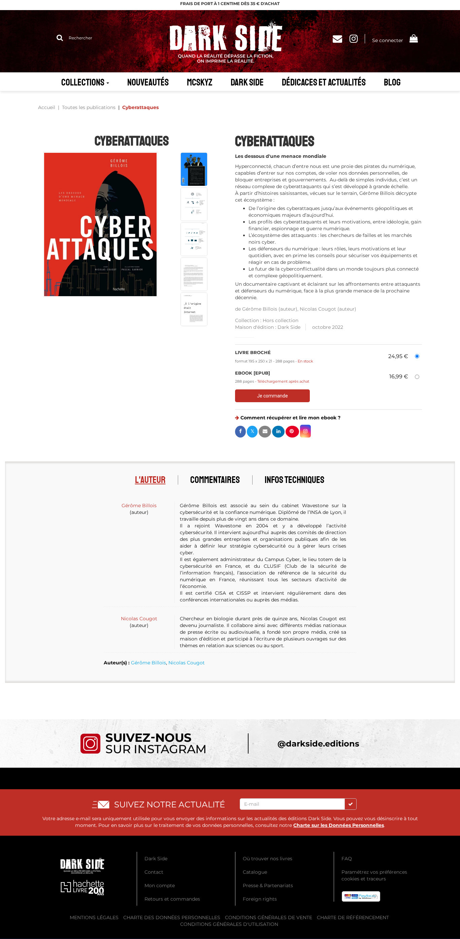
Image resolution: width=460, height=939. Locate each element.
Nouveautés (148, 82)
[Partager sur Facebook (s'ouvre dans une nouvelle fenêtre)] (240, 432)
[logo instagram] (142, 743)
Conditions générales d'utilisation (229, 924)
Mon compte (159, 885)
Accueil (46, 107)
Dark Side (247, 82)
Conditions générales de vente (268, 917)
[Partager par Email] (265, 432)
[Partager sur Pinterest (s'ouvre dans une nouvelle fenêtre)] (292, 432)
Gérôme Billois (259, 309)
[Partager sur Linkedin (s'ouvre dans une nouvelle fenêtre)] (278, 432)
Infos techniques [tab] (294, 480)
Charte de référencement (353, 917)
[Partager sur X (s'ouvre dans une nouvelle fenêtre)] (252, 432)
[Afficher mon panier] (413, 39)
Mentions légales (94, 917)
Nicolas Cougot (318, 309)
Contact (153, 872)
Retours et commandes (172, 899)
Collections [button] (83, 82)
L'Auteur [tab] (150, 480)
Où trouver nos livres (267, 859)
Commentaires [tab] (215, 480)
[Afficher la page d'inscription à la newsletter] (340, 40)
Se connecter (387, 40)
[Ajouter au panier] (272, 395)
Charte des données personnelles (171, 917)
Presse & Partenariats (268, 885)
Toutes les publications (89, 107)
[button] (100, 224)
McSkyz (199, 82)
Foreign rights (260, 899)
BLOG (392, 82)
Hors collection (280, 320)
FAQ (346, 859)
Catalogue (255, 872)
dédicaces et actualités (324, 82)
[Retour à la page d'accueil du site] (230, 41)
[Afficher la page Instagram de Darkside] (357, 40)
